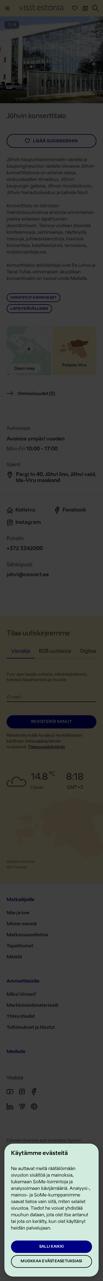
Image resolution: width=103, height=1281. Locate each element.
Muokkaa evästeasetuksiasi (51, 1261)
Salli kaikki (51, 1247)
